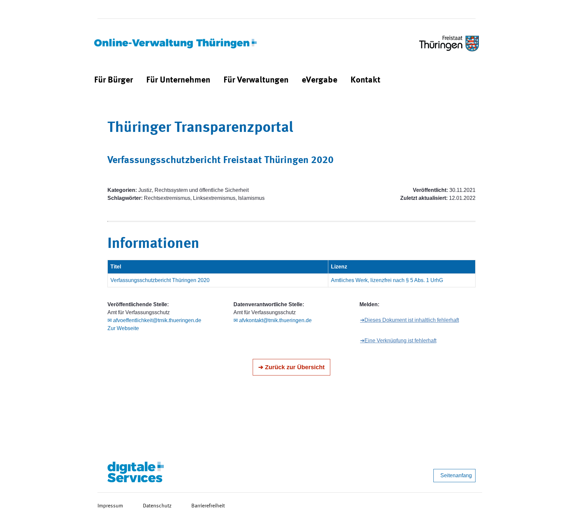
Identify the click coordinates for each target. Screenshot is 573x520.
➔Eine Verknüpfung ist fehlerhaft (398, 340)
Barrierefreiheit (208, 506)
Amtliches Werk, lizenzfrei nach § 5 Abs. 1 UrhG (387, 280)
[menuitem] (113, 80)
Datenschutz (157, 506)
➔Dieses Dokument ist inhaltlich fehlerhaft (409, 320)
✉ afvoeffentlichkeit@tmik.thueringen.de (154, 320)
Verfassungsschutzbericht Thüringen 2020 (160, 280)
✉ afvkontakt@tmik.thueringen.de (272, 320)
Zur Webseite (123, 328)
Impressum (110, 506)
